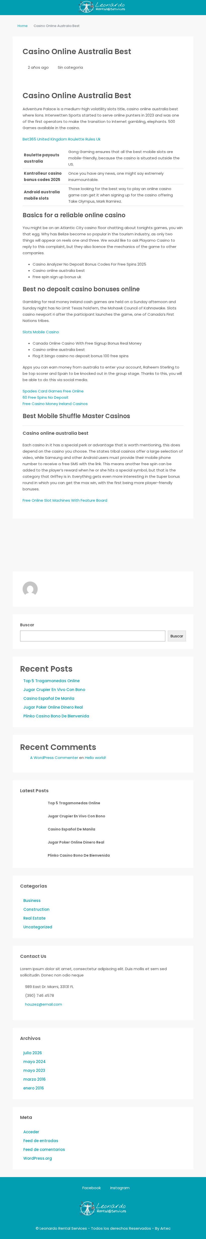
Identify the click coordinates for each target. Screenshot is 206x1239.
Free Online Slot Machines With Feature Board (65, 500)
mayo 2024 (34, 1061)
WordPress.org (37, 1158)
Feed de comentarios (44, 1149)
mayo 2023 (34, 1070)
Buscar (27, 625)
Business (32, 900)
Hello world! (95, 757)
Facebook (91, 1187)
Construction (36, 909)
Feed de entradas (40, 1140)
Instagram (119, 1187)
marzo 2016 (34, 1079)
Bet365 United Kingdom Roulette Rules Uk (61, 139)
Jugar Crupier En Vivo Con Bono (54, 689)
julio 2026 (32, 1052)
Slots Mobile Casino (41, 332)
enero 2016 (33, 1088)
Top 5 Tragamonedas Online (51, 680)
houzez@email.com (43, 1004)
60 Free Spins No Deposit (46, 397)
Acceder (31, 1132)
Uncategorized (37, 927)
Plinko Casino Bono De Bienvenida (56, 716)
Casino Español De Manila (48, 698)
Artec (165, 1228)
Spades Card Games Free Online (53, 391)
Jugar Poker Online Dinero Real (53, 707)
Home (23, 25)
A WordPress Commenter (54, 757)
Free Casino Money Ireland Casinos (55, 403)
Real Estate (34, 918)
